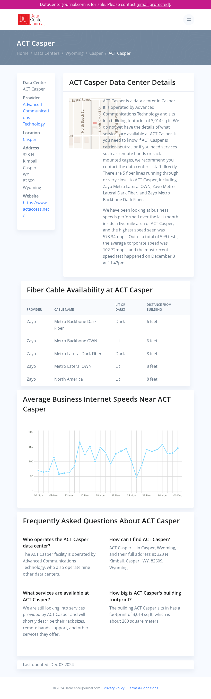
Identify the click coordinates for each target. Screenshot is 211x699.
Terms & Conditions (143, 688)
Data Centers (47, 53)
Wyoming (74, 53)
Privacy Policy (114, 688)
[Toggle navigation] (188, 19)
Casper (96, 53)
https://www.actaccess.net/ (36, 209)
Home (23, 53)
